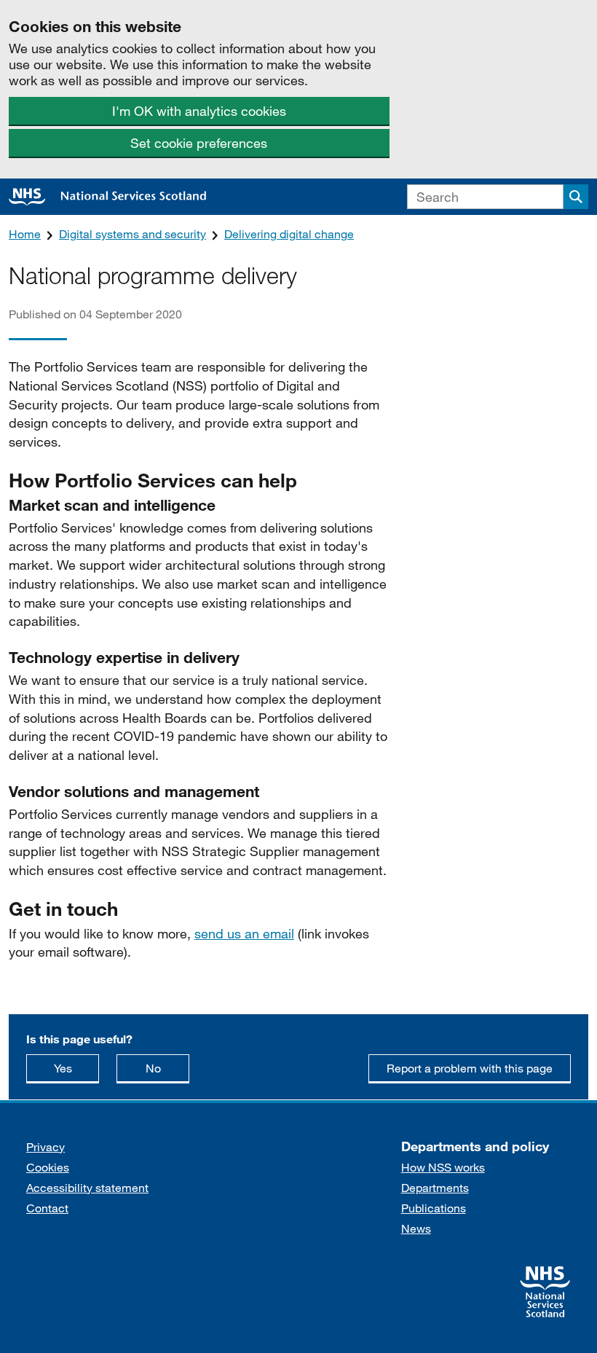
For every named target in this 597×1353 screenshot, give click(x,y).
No (167, 1067)
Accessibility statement (87, 1187)
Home (25, 233)
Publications (433, 1208)
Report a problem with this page (470, 1068)
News (416, 1228)
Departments (435, 1187)
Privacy (45, 1146)
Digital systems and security (132, 233)
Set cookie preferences (198, 143)
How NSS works (443, 1167)
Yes (76, 1067)
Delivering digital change (289, 233)
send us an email (244, 933)
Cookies (47, 1167)
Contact (47, 1208)
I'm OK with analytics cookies (199, 111)
